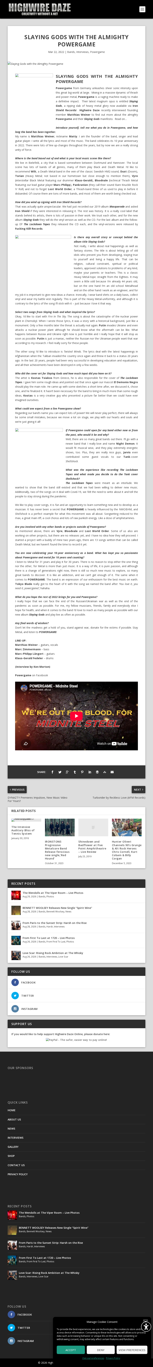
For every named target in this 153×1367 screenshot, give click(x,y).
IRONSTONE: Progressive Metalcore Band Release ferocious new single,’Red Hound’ (57, 850)
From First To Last (55, 941)
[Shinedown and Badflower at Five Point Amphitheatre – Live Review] (93, 827)
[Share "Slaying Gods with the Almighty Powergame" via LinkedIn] (89, 772)
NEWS (11, 1128)
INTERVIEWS (15, 1137)
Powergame (97, 52)
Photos (50, 896)
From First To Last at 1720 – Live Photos (49, 938)
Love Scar (63, 956)
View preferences (132, 1350)
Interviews (82, 52)
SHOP (11, 1156)
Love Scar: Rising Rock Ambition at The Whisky (53, 953)
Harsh (49, 926)
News (68, 911)
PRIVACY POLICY (18, 1174)
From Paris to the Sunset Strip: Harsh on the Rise (55, 923)
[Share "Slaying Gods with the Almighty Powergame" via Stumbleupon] (104, 772)
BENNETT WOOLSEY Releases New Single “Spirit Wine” (57, 908)
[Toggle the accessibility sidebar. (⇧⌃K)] (146, 1327)
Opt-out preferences (93, 1358)
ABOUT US (14, 1119)
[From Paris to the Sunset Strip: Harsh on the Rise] (16, 925)
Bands (71, 52)
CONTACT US (16, 1165)
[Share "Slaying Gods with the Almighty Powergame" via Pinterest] (82, 772)
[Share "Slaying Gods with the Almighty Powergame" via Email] (112, 772)
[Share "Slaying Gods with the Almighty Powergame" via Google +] (67, 772)
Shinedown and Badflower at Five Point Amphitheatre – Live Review (92, 847)
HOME (11, 1110)
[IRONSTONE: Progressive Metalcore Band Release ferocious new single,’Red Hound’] (60, 827)
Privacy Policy (113, 1358)
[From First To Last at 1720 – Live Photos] (16, 940)
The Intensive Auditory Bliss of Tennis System (23, 830)
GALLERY (13, 1147)
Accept (70, 1350)
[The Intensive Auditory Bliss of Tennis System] (26, 820)
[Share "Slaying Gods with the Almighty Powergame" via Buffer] (97, 772)
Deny (100, 1350)
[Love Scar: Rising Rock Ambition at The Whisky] (16, 955)
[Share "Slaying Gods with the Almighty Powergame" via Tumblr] (75, 772)
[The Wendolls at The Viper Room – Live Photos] (16, 895)
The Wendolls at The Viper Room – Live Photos (53, 893)
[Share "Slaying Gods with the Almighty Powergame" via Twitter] (60, 772)
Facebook (42, 675)
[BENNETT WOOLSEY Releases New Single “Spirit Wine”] (16, 910)
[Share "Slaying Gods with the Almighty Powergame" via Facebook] (52, 772)
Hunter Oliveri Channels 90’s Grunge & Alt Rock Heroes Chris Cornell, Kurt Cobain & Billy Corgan (127, 850)
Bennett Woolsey (55, 911)
